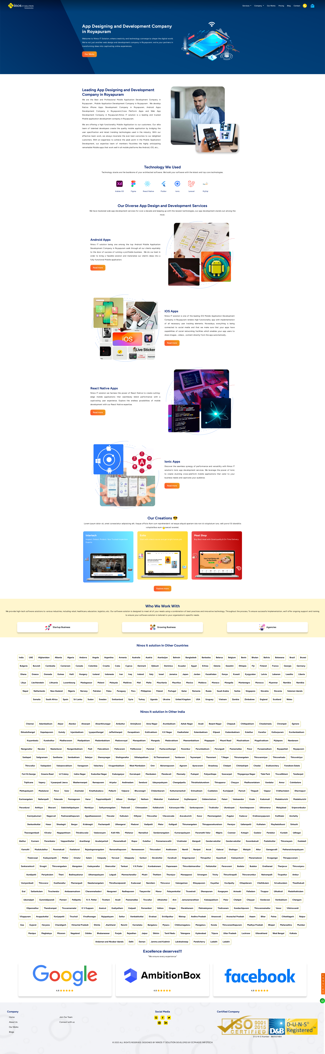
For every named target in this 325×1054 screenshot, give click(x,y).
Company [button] (258, 6)
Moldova (202, 682)
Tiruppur (265, 891)
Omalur (77, 858)
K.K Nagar (167, 732)
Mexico (189, 682)
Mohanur (129, 833)
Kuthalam (261, 824)
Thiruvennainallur (262, 908)
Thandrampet (50, 908)
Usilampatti (246, 824)
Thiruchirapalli (230, 874)
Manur (159, 891)
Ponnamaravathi (163, 841)
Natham (144, 799)
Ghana (23, 674)
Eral (23, 891)
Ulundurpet (229, 807)
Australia (136, 657)
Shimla (97, 925)
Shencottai (110, 866)
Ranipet (197, 849)
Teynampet (195, 757)
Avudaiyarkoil (101, 841)
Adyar (60, 724)
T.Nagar (225, 757)
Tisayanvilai (144, 891)
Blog (289, 6)
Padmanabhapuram (70, 816)
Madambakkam (102, 740)
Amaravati (216, 916)
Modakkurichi (281, 799)
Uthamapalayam (96, 874)
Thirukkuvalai (82, 833)
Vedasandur (238, 799)
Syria (130, 699)
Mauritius (176, 682)
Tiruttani (106, 900)
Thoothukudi (298, 883)
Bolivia (267, 657)
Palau (108, 691)
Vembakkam (281, 900)
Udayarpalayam (159, 782)
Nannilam (150, 883)
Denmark (141, 666)
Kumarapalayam (182, 833)
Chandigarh (60, 925)
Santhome (57, 757)
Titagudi (254, 791)
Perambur (185, 749)
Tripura (214, 933)
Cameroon (65, 666)
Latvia (264, 674)
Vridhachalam (282, 791)
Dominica (168, 666)
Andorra (83, 657)
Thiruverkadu (279, 757)
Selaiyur (89, 757)
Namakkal (143, 833)
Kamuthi (25, 849)
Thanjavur (282, 866)
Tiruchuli (74, 916)
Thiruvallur (30, 765)
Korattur (262, 732)
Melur (160, 824)
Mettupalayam (26, 791)
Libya (23, 682)
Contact (297, 6)
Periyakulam (47, 874)
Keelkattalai (183, 732)
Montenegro (244, 682)
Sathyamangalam (107, 807)
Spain (65, 699)
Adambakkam (45, 724)
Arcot (208, 849)
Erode (252, 799)
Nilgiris (219, 833)
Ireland (140, 674)
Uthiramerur (265, 807)
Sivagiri (43, 866)
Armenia (123, 657)
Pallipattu (76, 900)
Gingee (172, 908)
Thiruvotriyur (297, 757)
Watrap (182, 916)
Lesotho (289, 674)
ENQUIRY (323, 984)
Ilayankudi (221, 858)
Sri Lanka (78, 699)
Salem (89, 858)
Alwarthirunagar (103, 724)
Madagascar (86, 682)
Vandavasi (265, 900)
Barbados (206, 657)
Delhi (131, 941)
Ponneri (63, 900)
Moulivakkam (243, 740)
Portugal (172, 691)
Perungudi (219, 749)
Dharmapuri (300, 791)
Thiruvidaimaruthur (191, 866)
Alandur (72, 724)
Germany (301, 666)
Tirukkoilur (214, 807)
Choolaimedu (265, 724)
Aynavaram (197, 765)
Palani (224, 799)
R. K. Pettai (91, 900)
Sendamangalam (161, 833)
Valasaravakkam (64, 765)
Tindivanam (223, 908)
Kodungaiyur (118, 774)
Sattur (122, 916)
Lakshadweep (181, 941)
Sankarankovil (27, 866)
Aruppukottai (42, 916)
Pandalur (271, 833)
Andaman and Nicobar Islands (109, 941)
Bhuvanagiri (140, 791)
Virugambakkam (116, 765)
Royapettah (282, 749)
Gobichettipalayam (70, 807)
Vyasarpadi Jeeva (59, 782)
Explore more (162, 588)
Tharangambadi (31, 833)
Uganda (154, 699)
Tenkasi (124, 866)
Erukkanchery (272, 765)
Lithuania (53, 682)
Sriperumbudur (299, 807)
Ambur (295, 874)
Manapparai (186, 874)
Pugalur (230, 816)
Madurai (135, 824)
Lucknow (246, 933)
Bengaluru (152, 925)
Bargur (74, 824)
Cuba (117, 666)
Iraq (130, 674)
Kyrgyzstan (250, 674)
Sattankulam (37, 891)
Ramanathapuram (117, 849)
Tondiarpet (298, 774)
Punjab (118, 933)
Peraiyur (231, 824)
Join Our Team (65, 1017)
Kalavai (219, 849)
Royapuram (298, 749)
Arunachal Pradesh (235, 916)
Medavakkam (171, 740)
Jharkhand (110, 925)
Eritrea (205, 666)
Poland (159, 691)
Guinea (60, 674)
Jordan (197, 674)
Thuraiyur (170, 874)
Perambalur (49, 841)
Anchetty (293, 816)
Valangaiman (181, 883)
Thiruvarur (43, 883)
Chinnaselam (141, 807)
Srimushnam (196, 791)
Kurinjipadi (228, 791)
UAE (31, 657)
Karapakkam (134, 732)
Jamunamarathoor (190, 900)
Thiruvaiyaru (298, 866)
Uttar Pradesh (229, 933)
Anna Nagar (151, 724)
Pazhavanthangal (167, 749)
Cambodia (50, 666)
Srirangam (202, 874)
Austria (149, 657)
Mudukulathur (41, 849)
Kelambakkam (201, 732)
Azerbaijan (163, 657)
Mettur (65, 858)
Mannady (181, 774)
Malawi (101, 682)
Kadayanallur (93, 866)
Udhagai (297, 833)
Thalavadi (125, 807)
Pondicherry (199, 941)
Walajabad (281, 807)
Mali (139, 682)
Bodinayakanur (76, 874)
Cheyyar (251, 900)
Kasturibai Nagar (99, 774)
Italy (151, 674)
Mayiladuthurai (278, 824)
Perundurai (24, 807)
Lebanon (276, 674)
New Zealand (56, 691)
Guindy (61, 732)
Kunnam (35, 841)
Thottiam (157, 874)
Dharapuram (207, 891)
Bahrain (176, 657)
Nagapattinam (63, 833)
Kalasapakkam (211, 900)
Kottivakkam (151, 732)
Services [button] (246, 6)
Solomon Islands (294, 691)
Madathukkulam (295, 891)
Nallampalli (43, 799)
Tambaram (180, 757)
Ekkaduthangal (28, 732)
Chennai (30, 724)
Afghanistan (44, 657)
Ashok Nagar (187, 724)
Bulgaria (24, 666)
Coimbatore (295, 782)
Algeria (70, 657)
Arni (174, 900)
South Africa (52, 699)
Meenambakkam (191, 740)
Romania (196, 691)
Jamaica (173, 674)
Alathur (22, 841)
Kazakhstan (211, 674)
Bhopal (271, 925)
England (263, 699)
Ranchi (124, 925)
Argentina (108, 657)
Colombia (92, 666)
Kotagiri (244, 833)
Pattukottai (211, 866)
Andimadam (127, 782)
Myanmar (273, 682)
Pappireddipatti (103, 799)
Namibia (287, 682)
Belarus (219, 657)
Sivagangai (272, 858)
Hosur (48, 824)
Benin (243, 657)
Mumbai (301, 925)
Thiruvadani (155, 849)
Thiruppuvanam (290, 858)
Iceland (96, 674)
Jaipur (145, 933)
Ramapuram (98, 782)
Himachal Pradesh (79, 925)
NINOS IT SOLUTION (166, 1042)
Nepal (25, 691)
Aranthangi (84, 841)
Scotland (277, 699)
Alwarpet (85, 724)
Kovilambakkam (296, 732)
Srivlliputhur (167, 916)
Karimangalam (26, 799)
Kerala (214, 925)
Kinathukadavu (96, 791)
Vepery (41, 782)
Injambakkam (76, 732)
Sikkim (156, 933)
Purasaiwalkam (264, 749)
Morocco (259, 682)
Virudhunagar (89, 916)
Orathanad (267, 866)
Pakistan (97, 691)
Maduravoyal (121, 740)
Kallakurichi (158, 807)
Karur (199, 816)
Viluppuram (25, 916)
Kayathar (214, 883)
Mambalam (151, 774)
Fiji (253, 666)
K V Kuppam (88, 908)
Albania (58, 657)
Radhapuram (128, 891)
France (275, 666)
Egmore (295, 724)
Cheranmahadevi (93, 891)
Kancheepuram (247, 807)
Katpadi (132, 908)
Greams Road (47, 774)
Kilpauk (216, 732)
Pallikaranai (135, 749)
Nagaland (75, 933)
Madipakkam (83, 740)
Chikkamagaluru (182, 925)
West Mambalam (137, 765)
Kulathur (147, 841)
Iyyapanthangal (96, 732)
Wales (289, 699)
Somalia (36, 699)
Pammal (150, 749)
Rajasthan (131, 933)
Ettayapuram (199, 883)
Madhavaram (66, 740)
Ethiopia (242, 666)
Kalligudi (173, 824)
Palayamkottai (174, 891)
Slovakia (265, 691)
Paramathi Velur (202, 833)
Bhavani (52, 807)
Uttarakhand (261, 933)
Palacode (58, 799)
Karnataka (137, 925)
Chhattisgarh (288, 916)
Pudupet (195, 774)
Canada (79, 666)
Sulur (66, 791)
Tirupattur (282, 874)
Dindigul (132, 799)
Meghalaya (46, 933)
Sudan (91, 699)
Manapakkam (139, 740)
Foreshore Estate (292, 765)
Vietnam (223, 699)
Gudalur (257, 833)
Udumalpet (28, 900)
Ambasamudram (72, 891)
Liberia (301, 674)
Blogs (11, 1032)
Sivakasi (153, 916)
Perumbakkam (202, 749)
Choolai (257, 765)
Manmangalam (214, 816)
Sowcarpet (227, 774)
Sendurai (143, 782)
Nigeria (71, 691)
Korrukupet (135, 774)
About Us (13, 1022)
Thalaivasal (32, 858)
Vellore (160, 908)
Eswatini (229, 666)
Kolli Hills (115, 833)
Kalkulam (124, 816)
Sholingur (233, 849)
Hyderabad (200, 933)
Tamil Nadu (170, 933)
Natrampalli (266, 874)
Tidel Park (265, 774)
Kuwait (236, 674)
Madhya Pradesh (255, 925)
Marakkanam (187, 908)
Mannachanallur (128, 874)
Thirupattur (205, 858)
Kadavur (243, 816)
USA (198, 699)
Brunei (303, 657)
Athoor (119, 799)
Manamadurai (255, 858)
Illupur (134, 841)
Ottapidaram (246, 883)
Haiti (71, 674)
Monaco (215, 682)
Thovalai (110, 816)
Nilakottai (158, 799)
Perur (56, 791)
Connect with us (67, 1022)
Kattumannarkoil (177, 791)
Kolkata (293, 933)
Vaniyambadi (27, 883)
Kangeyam (223, 891)
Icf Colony (64, 774)
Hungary (83, 674)
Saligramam (42, 757)
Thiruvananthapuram (232, 925)
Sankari (143, 858)
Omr (153, 765)
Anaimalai (79, 791)
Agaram (183, 765)
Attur (258, 849)
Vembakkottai (136, 916)
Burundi (36, 666)
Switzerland (117, 699)
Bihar (263, 916)
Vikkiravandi (293, 908)
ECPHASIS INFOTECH (202, 1042)
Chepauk (231, 724)
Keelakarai (75, 849)
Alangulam (77, 866)
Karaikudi (172, 858)
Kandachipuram (241, 908)
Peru (133, 691)
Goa (22, 925)
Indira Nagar (80, 774)
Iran (121, 674)
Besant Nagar (215, 724)
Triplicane (28, 782)
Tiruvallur (147, 900)
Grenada (48, 674)
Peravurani (227, 866)
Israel (161, 674)
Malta (148, 682)
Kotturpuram (278, 732)
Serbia (237, 691)
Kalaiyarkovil (237, 858)
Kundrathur (49, 740)
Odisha (88, 933)
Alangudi (196, 841)
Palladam (250, 891)
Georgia (287, 666)
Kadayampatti (50, 858)
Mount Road (225, 740)
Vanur (278, 908)
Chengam (297, 900)
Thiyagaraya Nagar (246, 774)
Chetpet (227, 765)
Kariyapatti (59, 916)
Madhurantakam (252, 782)
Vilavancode (168, 816)
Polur (225, 900)
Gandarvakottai (213, 841)
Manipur (32, 933)
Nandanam (293, 740)
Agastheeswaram (93, 816)
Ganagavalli (271, 849)
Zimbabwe (250, 699)
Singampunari (188, 858)
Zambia (235, 699)
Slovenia (278, 691)
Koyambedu (32, 740)
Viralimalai (182, 841)
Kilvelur (48, 833)
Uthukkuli (278, 891)
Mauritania (162, 682)
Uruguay (209, 699)
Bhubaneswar (103, 933)
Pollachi (112, 791)
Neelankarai (56, 749)
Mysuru (165, 925)
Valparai (125, 791)
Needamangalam (96, 883)
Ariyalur (113, 782)
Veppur (267, 791)
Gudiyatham (117, 908)
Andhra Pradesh (198, 916)
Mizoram (61, 933)
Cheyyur (235, 782)
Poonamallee (236, 749)
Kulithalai (279, 816)
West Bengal (278, 933)
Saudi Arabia (223, 691)
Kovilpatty (229, 883)
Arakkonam (171, 849)
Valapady (101, 858)
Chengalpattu (179, 782)
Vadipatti (148, 824)
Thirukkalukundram (200, 782)
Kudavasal (136, 883)
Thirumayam (286, 841)
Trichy (215, 874)
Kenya (225, 674)
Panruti (242, 791)
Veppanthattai (67, 841)
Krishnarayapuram (261, 816)
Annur (282, 782)
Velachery (98, 765)
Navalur (41, 749)
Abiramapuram (167, 765)
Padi (90, 749)
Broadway (213, 765)
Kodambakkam (232, 732)
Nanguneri (112, 891)
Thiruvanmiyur (260, 757)
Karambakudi (252, 841)
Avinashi (237, 891)
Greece (35, 674)
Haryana (46, 925)
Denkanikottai (33, 824)
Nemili (185, 849)
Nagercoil (51, 816)
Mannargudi (76, 883)
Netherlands (39, 691)
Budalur (240, 866)
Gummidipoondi (46, 900)
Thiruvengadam (59, 866)
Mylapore (278, 740)
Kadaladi (302, 841)
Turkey (142, 699)
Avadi (201, 724)
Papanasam (171, 866)
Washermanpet (80, 782)
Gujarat (32, 925)
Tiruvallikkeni (281, 774)
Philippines (146, 691)
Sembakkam (74, 757)
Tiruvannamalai (69, 908)
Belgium (232, 657)
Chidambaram (158, 791)
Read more (98, 267)
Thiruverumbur (249, 874)
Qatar (184, 691)
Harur (88, 799)
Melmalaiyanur (205, 908)
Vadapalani (45, 765)
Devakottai (157, 858)
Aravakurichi (186, 816)
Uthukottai (162, 900)
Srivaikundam (280, 883)
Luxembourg (69, 682)
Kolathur (249, 732)
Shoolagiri (61, 824)
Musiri (144, 874)
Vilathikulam (263, 883)
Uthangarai (120, 824)
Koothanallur (60, 883)
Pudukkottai (269, 841)
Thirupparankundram (212, 824)
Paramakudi (58, 849)
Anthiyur (39, 807)
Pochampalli (104, 824)
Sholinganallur (122, 757)
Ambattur (120, 724)
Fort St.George (29, 774)
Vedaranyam (100, 833)
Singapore (250, 691)
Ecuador (182, 666)
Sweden (103, 699)
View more (106, 575)
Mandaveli (166, 774)
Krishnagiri (88, 824)
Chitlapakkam (247, 724)
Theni (61, 874)
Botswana (279, 657)
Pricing (281, 6)
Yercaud (115, 858)
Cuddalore (213, 791)
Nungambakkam (75, 749)
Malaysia (114, 682)
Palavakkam (103, 749)
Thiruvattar (152, 816)
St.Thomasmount (161, 757)
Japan (185, 674)
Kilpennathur (33, 908)
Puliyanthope (210, 774)
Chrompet (282, 724)
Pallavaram (119, 749)
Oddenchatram (209, 799)
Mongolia (229, 682)
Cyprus (128, 666)
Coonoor (232, 833)
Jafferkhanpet (115, 732)
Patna (273, 916)
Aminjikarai (135, 724)
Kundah (284, 833)
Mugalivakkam (261, 740)
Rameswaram (138, 849)
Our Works (271, 6)
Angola (95, 657)
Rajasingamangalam (94, 849)
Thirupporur (220, 782)
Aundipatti (31, 874)
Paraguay (121, 691)
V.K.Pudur (138, 866)
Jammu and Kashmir (160, 941)
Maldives (127, 682)
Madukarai (44, 791)
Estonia (217, 666)
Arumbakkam (169, 724)
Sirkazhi (294, 824)
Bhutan (255, 657)
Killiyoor (137, 816)
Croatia (106, 666)
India (21, 657)
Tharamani (211, 757)
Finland (263, 666)
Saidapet (26, 757)
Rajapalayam (107, 916)
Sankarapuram (196, 807)
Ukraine (166, 699)
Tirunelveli (191, 891)
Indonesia (109, 674)
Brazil (292, 657)
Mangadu (155, 740)
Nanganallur (26, 749)
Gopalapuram (46, 732)
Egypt (194, 666)
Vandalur (269, 782)
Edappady (129, 858)
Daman (142, 941)
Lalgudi (112, 874)
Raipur (302, 916)
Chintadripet (242, 765)
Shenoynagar (104, 757)
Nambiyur (89, 807)
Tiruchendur (53, 891)
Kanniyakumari (34, 816)
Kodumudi (265, 799)
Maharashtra (286, 925)
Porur (249, 749)
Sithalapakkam (141, 757)
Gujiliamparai (190, 799)
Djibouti (155, 666)
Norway (84, 691)
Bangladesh (190, 657)
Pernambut (146, 908)
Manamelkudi (119, 841)
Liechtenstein (37, 682)
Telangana (185, 933)
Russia (209, 691)
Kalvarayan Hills (176, 807)
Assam (252, 916)
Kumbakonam (154, 866)
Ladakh (213, 941)
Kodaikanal (173, 799)
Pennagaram (74, 799)
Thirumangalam (241, 757)
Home (12, 1017)
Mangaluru (201, 925)
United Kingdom (183, 699)
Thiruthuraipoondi (117, 883)
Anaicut (102, 908)
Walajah (247, 849)
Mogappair (209, 740)
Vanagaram (82, 765)
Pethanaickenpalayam (293, 849)
